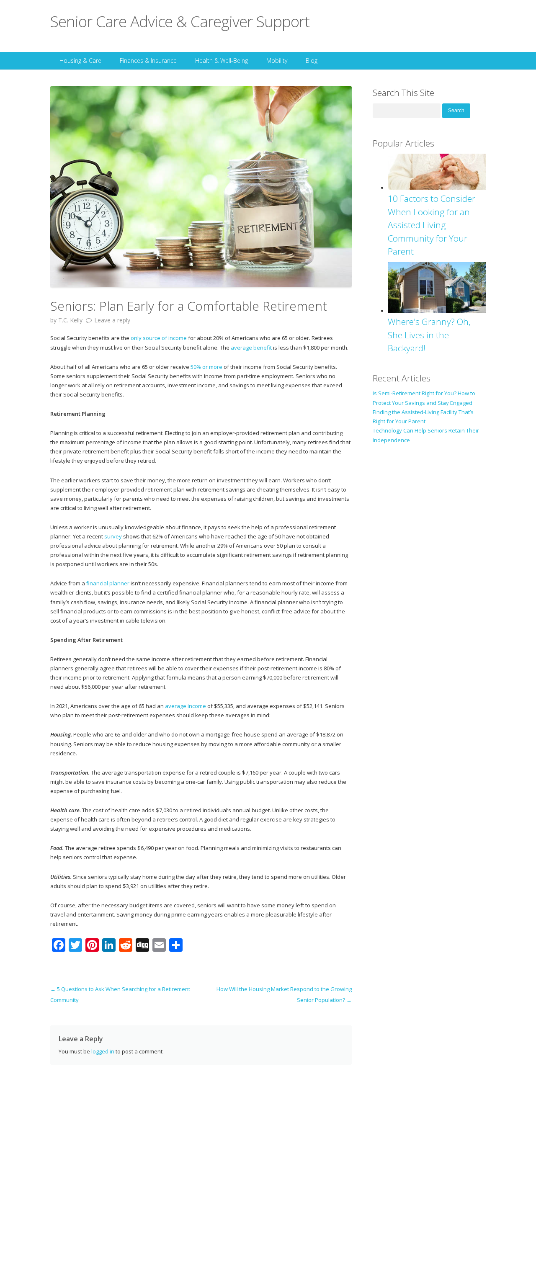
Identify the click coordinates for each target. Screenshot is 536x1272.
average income (185, 706)
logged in (102, 1051)
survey (113, 536)
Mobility (276, 60)
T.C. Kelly (70, 320)
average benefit (251, 347)
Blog (311, 60)
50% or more (206, 367)
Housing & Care (80, 60)
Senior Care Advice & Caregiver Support (179, 21)
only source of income (159, 338)
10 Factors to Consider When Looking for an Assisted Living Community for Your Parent (431, 225)
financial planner (107, 583)
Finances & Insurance (148, 60)
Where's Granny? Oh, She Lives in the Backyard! (429, 335)
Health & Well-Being (221, 60)
